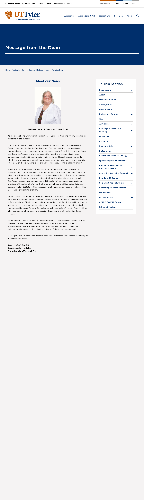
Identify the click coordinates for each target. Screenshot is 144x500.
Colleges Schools (28, 70)
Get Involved (105, 193)
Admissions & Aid (86, 16)
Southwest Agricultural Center (113, 183)
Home (7, 70)
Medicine (39, 70)
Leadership (104, 136)
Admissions (104, 124)
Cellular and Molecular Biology (113, 156)
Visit (117, 3)
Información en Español (63, 4)
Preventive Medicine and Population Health (110, 167)
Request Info (105, 3)
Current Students (12, 4)
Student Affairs (106, 146)
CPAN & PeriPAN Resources (112, 202)
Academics (69, 16)
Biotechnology (106, 151)
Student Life (104, 16)
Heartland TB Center (108, 178)
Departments (105, 90)
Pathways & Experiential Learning (110, 130)
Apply (125, 3)
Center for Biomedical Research (113, 173)
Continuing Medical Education (112, 188)
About (129, 16)
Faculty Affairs (106, 197)
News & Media (105, 109)
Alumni (40, 4)
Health (48, 4)
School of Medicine (108, 207)
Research (118, 16)
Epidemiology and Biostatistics (113, 161)
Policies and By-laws (108, 114)
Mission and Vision (107, 100)
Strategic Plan (105, 104)
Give (133, 3)
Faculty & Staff (28, 4)
